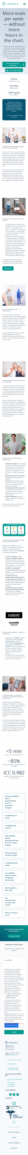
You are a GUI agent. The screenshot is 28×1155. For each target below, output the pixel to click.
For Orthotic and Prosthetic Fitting (13, 1068)
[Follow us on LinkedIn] (10, 1094)
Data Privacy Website (14, 1132)
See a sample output (15, 70)
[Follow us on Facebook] (14, 1094)
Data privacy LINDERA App (15, 1079)
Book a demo (8, 268)
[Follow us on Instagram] (17, 1094)
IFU (9, 1081)
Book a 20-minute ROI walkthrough (12, 64)
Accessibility (11, 1086)
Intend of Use (11, 1082)
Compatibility (11, 1084)
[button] (14, 802)
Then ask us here (14, 936)
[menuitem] (14, 1132)
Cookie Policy (14, 1148)
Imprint (14, 1137)
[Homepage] (10, 4)
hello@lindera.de (13, 1054)
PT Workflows (12, 1064)
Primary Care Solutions (15, 1060)
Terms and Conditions (14, 1142)
